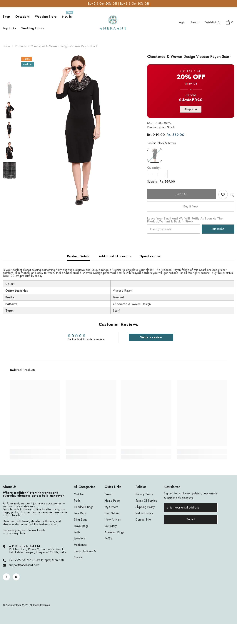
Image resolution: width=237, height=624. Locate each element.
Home (7, 46)
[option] (78, 130)
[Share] (231, 194)
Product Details (78, 256)
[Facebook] (6, 576)
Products (20, 46)
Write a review (151, 337)
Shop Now (190, 109)
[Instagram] (16, 576)
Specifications (150, 256)
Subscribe (218, 229)
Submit (190, 519)
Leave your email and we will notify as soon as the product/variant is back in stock (185, 220)
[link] (223, 194)
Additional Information (115, 256)
